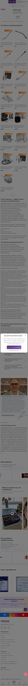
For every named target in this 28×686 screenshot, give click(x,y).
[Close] (25, 336)
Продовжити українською (14, 347)
